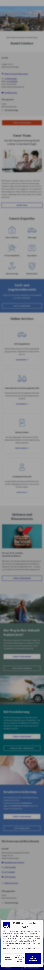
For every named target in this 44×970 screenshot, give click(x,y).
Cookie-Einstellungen (8, 959)
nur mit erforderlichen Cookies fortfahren (19, 958)
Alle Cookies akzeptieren (33, 959)
